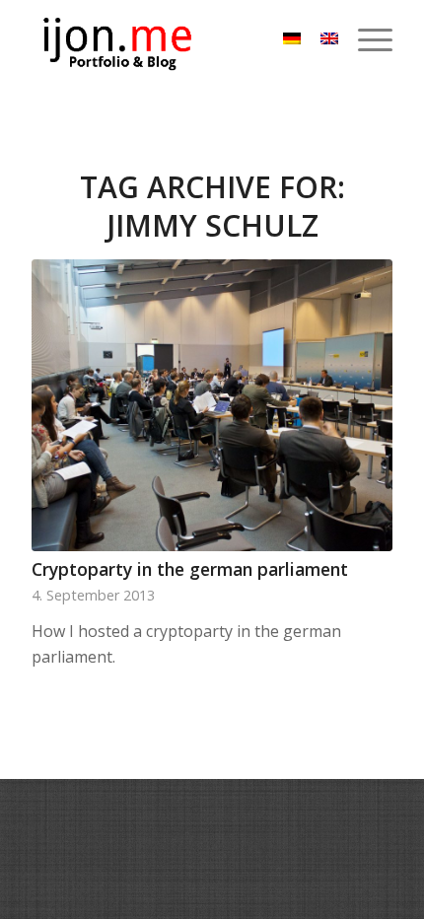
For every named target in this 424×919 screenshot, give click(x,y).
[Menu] (365, 39)
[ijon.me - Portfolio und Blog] (175, 39)
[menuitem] (365, 39)
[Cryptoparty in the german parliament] (212, 405)
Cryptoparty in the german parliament (190, 569)
